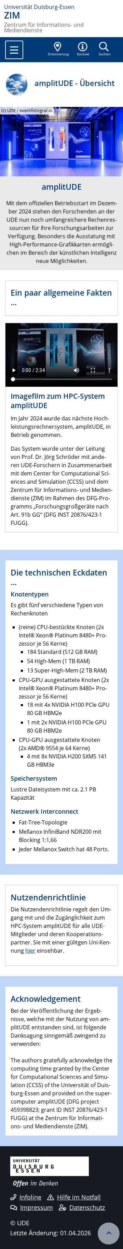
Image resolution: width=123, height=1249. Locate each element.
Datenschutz (87, 1207)
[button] (83, 49)
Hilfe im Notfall (79, 1197)
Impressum (36, 1207)
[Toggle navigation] (14, 50)
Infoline (30, 1197)
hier (30, 950)
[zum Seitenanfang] (109, 1234)
